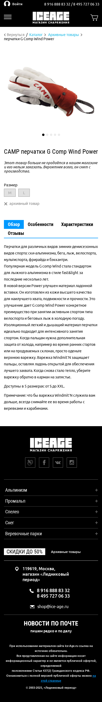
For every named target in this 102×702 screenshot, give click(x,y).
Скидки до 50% (25, 552)
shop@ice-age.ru (53, 606)
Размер (11, 185)
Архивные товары (66, 552)
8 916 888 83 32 (57, 4)
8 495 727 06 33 (86, 4)
